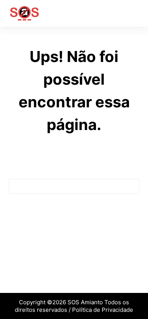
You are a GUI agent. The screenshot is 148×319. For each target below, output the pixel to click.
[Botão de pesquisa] (131, 186)
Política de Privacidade (102, 309)
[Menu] (135, 13)
